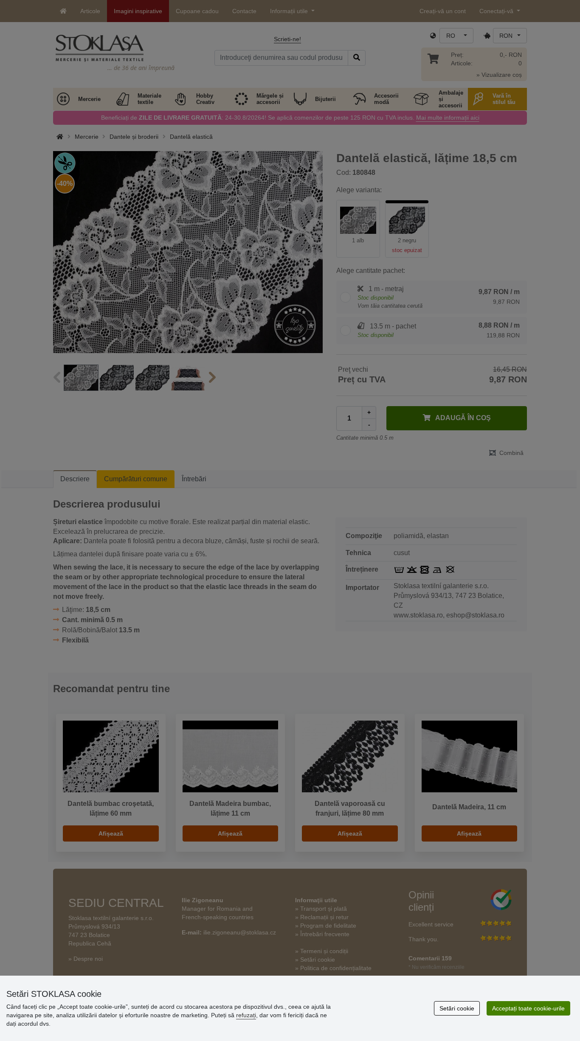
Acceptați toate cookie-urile (528, 1008)
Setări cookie (456, 1008)
